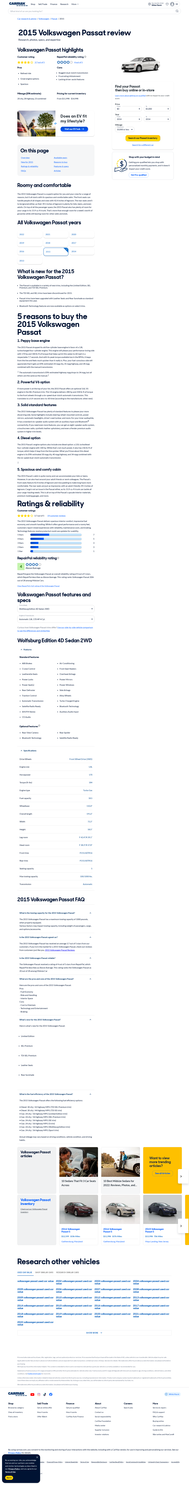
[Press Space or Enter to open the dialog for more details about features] (39, 725)
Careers (128, 1403)
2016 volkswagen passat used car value (112, 1307)
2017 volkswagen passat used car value (151, 1307)
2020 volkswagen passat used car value (112, 1315)
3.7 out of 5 (40, 62)
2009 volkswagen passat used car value (35, 1299)
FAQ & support (159, 1412)
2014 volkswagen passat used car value (35, 1307)
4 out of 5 (78, 62)
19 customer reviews (56, 515)
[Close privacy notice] (37, 1457)
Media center (100, 1425)
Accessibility (175, 1462)
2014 (73, 251)
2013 (21, 260)
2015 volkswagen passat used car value (74, 1307)
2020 (73, 234)
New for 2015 (27, 162)
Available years (60, 157)
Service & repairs (159, 1408)
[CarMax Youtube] (32, 1394)
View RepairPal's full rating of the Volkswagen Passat (38, 586)
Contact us (99, 1412)
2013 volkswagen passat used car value (151, 1299)
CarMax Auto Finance (75, 1416)
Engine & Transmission (26, 615)
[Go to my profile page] (175, 4)
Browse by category (16, 1408)
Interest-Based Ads (71, 1462)
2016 (21, 251)
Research (64, 4)
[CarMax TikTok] (44, 1394)
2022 (21, 234)
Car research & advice (26, 18)
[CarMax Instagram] (38, 1394)
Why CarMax (158, 1416)
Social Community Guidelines (136, 1462)
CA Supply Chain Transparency (158, 1462)
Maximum (120, 127)
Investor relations (102, 1434)
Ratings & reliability (29, 166)
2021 (48, 234)
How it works (42, 1412)
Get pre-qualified (73, 1408)
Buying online (158, 1421)
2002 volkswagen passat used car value (74, 1282)
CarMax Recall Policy (116, 1462)
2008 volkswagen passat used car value (151, 1290)
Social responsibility (103, 1416)
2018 (48, 243)
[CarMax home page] (18, 4)
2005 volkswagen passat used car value (35, 1290)
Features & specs (61, 166)
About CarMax (101, 1408)
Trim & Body (23, 605)
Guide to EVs (158, 1430)
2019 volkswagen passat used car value (74, 1315)
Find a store (13, 1416)
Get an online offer (44, 1408)
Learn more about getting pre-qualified (130, 95)
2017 (73, 243)
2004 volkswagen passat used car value (151, 1282)
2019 (21, 243)
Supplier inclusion (102, 1430)
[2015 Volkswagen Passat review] (143, 64)
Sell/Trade (42, 4)
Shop (33, 4)
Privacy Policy (14, 1469)
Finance (53, 4)
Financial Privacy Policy (55, 1462)
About (98, 1403)
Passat (54, 18)
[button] (183, 1176)
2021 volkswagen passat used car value (151, 1315)
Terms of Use (10, 1472)
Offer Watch (42, 1416)
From (118, 106)
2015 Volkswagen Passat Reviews (60, 950)
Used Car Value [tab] (24, 1272)
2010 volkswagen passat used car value (74, 1299)
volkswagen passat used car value (35, 1281)
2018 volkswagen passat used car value (35, 1315)
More (155, 1403)
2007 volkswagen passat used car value (112, 1290)
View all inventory (15, 1412)
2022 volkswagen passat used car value (35, 1323)
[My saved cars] (167, 4)
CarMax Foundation (103, 1421)
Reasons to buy (60, 162)
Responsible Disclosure (99, 1462)
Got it (9, 1478)
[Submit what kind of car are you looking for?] (177, 11)
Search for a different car (143, 145)
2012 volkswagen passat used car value (112, 1299)
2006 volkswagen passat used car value (74, 1290)
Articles (57, 170)
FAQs (23, 170)
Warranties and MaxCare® (163, 1434)
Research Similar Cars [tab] (67, 1272)
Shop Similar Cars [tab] (44, 1272)
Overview (25, 157)
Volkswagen (44, 18)
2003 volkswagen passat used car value (112, 1282)
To (146, 106)
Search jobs (128, 1408)
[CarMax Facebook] (50, 1394)
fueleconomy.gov (34, 1373)
